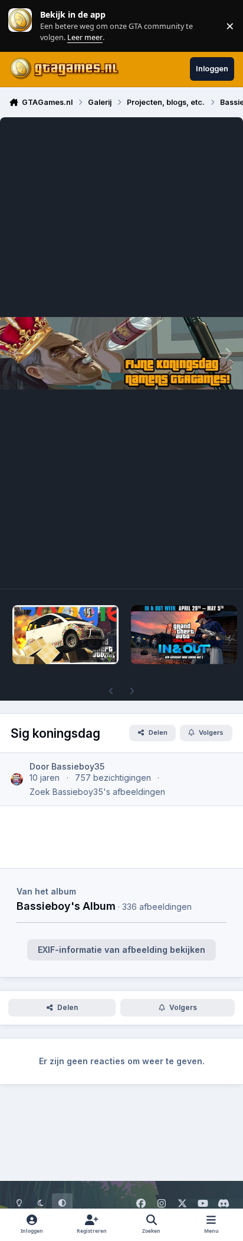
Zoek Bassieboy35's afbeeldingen (97, 792)
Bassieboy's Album (66, 905)
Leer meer (20, 25)
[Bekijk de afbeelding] (65, 634)
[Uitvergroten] (121, 353)
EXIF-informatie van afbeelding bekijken (121, 950)
